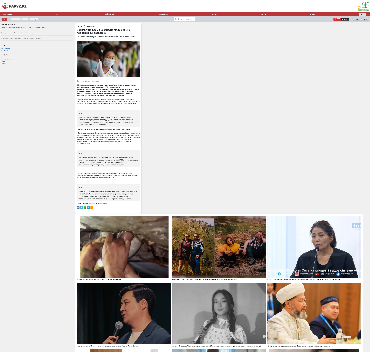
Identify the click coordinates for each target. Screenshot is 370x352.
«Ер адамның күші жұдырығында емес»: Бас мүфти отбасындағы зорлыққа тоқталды (298, 346)
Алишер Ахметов (90, 26)
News (362, 14)
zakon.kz (88, 89)
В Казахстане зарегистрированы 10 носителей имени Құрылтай (21, 38)
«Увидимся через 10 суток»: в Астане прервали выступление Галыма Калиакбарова (107, 346)
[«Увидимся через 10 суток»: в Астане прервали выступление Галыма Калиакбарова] (124, 313)
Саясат (58, 14)
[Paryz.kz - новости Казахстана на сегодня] (14, 6)
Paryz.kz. (88, 93)
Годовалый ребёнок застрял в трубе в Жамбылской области (99, 280)
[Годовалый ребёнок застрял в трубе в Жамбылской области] (124, 247)
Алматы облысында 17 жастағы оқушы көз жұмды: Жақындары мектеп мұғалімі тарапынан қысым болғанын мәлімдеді (216, 346)
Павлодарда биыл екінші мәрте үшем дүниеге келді (17, 33)
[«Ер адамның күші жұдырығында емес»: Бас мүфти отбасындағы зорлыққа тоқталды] (314, 313)
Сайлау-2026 (110, 14)
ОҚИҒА (263, 14)
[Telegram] (88, 208)
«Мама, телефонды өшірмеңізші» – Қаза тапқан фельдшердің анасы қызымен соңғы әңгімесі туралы (304, 280)
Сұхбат (312, 14)
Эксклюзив (7, 14)
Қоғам (214, 14)
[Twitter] (81, 208)
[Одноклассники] (91, 208)
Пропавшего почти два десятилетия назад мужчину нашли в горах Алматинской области (204, 280)
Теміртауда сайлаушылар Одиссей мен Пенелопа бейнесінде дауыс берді (23, 27)
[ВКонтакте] (78, 208)
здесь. (105, 204)
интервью (4, 51)
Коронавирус (5, 48)
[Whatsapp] (85, 208)
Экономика (163, 14)
